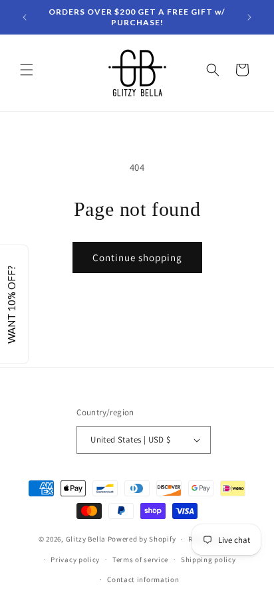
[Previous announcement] (24, 17)
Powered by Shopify (142, 539)
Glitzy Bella (86, 539)
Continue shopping (137, 257)
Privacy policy (75, 559)
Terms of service (140, 559)
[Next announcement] (249, 17)
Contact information (143, 579)
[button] (26, 69)
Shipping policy (208, 559)
